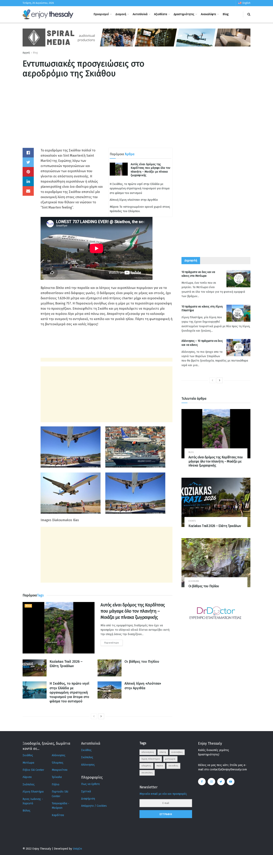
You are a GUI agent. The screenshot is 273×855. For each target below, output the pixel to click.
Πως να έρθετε (90, 784)
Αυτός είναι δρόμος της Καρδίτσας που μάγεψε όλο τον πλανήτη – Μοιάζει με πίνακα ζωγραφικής (150, 170)
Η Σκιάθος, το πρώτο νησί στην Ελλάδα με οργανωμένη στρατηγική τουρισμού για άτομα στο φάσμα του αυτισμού (139, 188)
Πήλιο (55, 784)
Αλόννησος (58, 755)
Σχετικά (86, 791)
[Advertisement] (97, 120)
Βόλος (26, 810)
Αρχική (26, 52)
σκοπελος (147, 772)
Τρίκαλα (57, 777)
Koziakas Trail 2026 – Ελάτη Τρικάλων (66, 663)
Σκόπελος (29, 784)
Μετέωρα (28, 762)
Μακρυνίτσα (59, 770)
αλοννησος (147, 752)
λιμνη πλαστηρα (150, 759)
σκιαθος (173, 765)
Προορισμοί (101, 14)
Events (192, 521)
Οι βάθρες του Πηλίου (142, 661)
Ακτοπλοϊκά (140, 14)
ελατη (162, 752)
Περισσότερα (111, 642)
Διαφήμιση (88, 798)
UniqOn (77, 848)
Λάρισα (27, 777)
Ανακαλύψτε (208, 14)
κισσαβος (177, 752)
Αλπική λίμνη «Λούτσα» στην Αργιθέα (134, 200)
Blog (226, 14)
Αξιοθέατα (160, 14)
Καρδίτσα (58, 815)
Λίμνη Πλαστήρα (33, 791)
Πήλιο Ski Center (33, 770)
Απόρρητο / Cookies (94, 806)
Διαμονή (121, 14)
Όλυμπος (57, 762)
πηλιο (160, 765)
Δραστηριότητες (184, 14)
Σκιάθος (28, 755)
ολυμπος (146, 765)
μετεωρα (170, 759)
